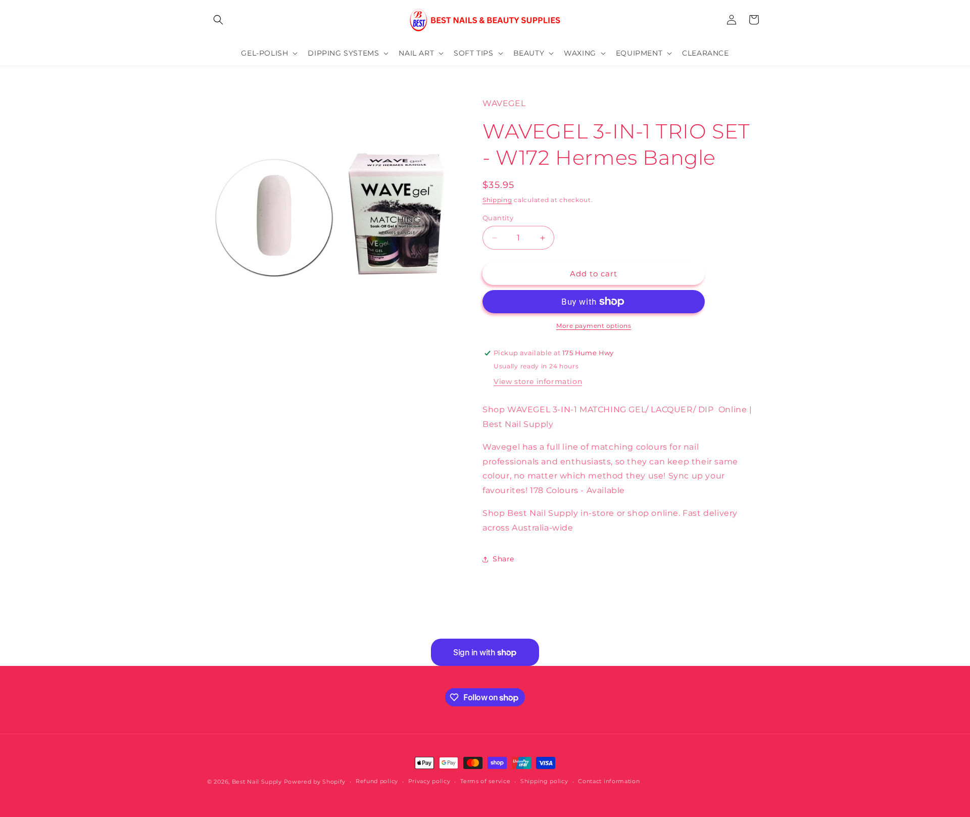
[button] (218, 20)
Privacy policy (429, 781)
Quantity (497, 218)
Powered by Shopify (315, 781)
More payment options (593, 325)
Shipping (497, 200)
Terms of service (485, 781)
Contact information (609, 781)
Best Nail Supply (257, 781)
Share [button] (503, 558)
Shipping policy (544, 781)
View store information (538, 381)
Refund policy (377, 781)
